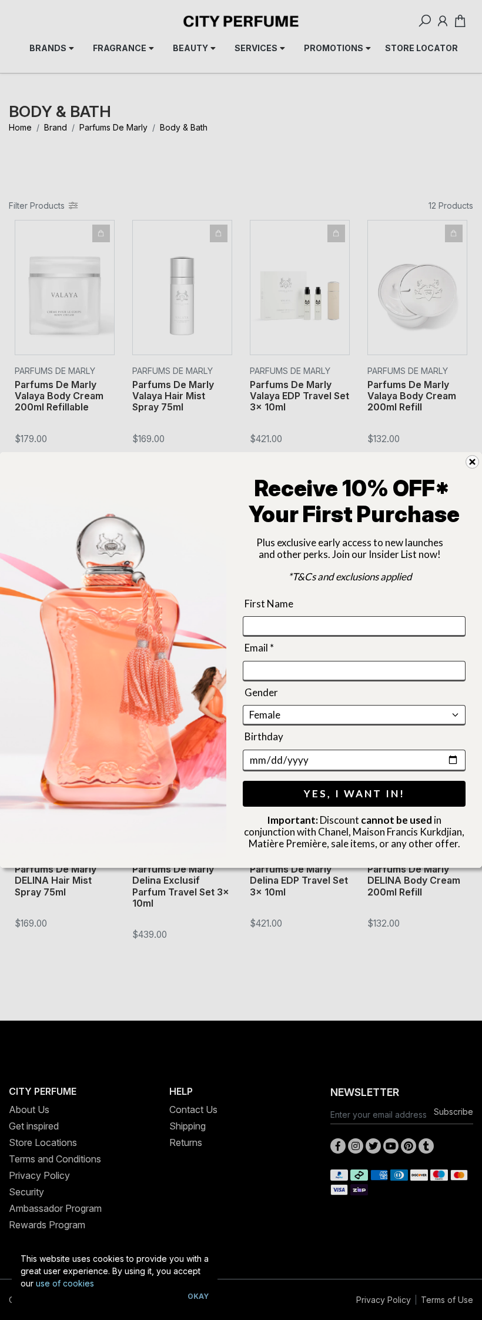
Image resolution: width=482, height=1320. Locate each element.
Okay (198, 1296)
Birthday (264, 736)
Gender (261, 692)
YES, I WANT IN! (354, 793)
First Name (269, 603)
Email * (259, 648)
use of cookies (65, 1283)
